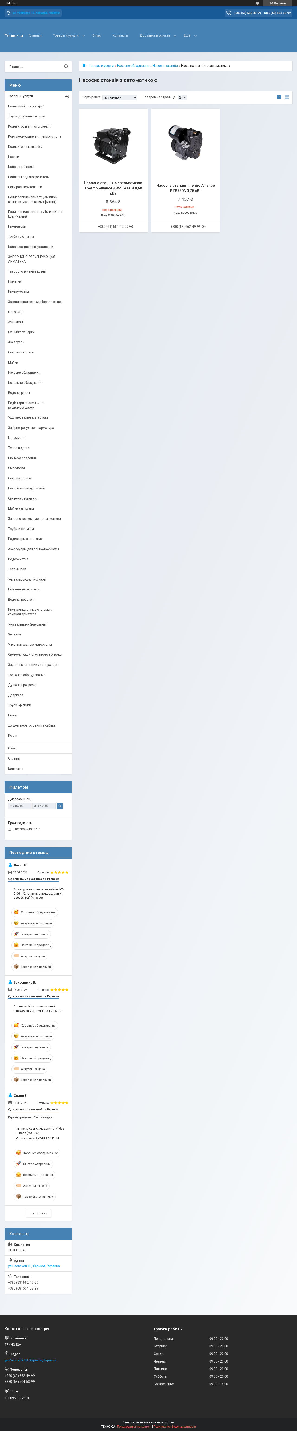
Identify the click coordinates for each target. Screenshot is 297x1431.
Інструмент (16, 438)
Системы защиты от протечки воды (35, 654)
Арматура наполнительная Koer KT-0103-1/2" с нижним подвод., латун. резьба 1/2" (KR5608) (39, 893)
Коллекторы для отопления (29, 126)
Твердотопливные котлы (27, 271)
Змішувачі (15, 322)
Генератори (17, 226)
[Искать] (66, 66)
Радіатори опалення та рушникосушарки (26, 405)
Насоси (13, 157)
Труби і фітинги (19, 705)
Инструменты (18, 291)
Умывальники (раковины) (27, 624)
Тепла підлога (19, 448)
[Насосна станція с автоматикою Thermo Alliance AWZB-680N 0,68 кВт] (113, 143)
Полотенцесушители (23, 589)
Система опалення (22, 458)
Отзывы (14, 758)
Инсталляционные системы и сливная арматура (30, 612)
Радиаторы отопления (25, 539)
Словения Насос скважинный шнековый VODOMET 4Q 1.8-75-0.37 (38, 1008)
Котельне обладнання (25, 383)
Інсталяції (15, 312)
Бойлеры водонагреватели (29, 177)
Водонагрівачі (19, 393)
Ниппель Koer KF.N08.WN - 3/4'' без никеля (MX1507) (40, 1131)
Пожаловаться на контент (134, 1426)
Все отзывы (38, 1213)
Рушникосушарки (21, 332)
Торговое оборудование (26, 675)
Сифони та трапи (21, 352)
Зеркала (14, 634)
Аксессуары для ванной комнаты (33, 549)
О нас (96, 35)
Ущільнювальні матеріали (28, 417)
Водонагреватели (22, 599)
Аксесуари (16, 342)
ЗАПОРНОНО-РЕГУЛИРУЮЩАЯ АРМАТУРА (31, 259)
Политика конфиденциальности (175, 1426)
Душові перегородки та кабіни (31, 725)
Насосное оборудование (27, 488)
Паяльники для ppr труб (26, 106)
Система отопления (23, 498)
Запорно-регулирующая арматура (34, 518)
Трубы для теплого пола (26, 116)
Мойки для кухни (21, 508)
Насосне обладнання (133, 65)
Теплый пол (17, 569)
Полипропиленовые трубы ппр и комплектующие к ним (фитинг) (32, 199)
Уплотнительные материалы (30, 644)
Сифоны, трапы (20, 478)
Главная (35, 35)
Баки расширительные (25, 187)
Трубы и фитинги (21, 529)
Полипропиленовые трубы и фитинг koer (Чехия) (35, 214)
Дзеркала (15, 695)
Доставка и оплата (155, 35)
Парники (14, 281)
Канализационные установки (30, 247)
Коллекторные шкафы (25, 146)
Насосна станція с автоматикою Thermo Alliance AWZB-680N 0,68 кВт (113, 188)
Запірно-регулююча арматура (31, 428)
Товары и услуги (66, 35)
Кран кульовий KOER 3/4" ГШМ (37, 1138)
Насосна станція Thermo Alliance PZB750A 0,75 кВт (185, 188)
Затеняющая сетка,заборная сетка (35, 302)
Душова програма (22, 685)
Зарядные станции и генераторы (33, 665)
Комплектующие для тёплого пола (34, 136)
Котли (12, 735)
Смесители (16, 468)
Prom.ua (169, 1422)
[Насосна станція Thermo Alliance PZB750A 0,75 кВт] (185, 143)
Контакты (120, 35)
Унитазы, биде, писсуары (27, 579)
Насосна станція (165, 65)
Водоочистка (18, 559)
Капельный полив (22, 167)
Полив (13, 715)
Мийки (13, 362)
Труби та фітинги (21, 236)
